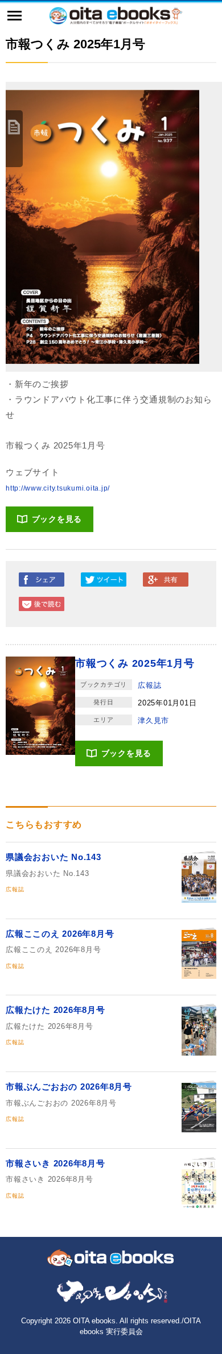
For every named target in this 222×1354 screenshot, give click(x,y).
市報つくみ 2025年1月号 (135, 663)
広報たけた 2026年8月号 (55, 1010)
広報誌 (149, 685)
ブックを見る (57, 519)
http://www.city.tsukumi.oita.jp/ (58, 488)
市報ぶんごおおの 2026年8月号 (69, 1086)
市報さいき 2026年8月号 (55, 1163)
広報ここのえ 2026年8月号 (60, 933)
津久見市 (153, 720)
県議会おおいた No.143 (53, 857)
